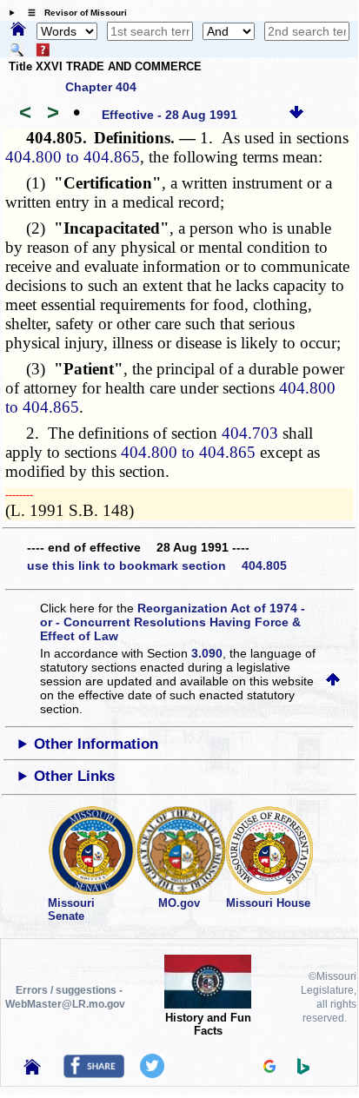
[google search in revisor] (269, 1068)
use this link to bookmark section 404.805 (157, 565)
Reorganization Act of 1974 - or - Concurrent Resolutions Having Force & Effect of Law (172, 622)
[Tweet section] (152, 1074)
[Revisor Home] (32, 1070)
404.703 (250, 433)
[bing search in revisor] (303, 1070)
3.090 (207, 653)
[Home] (18, 30)
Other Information (96, 744)
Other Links (74, 776)
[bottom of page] (296, 115)
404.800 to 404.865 (72, 157)
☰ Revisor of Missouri (73, 12)
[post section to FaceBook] (93, 1074)
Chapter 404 (100, 87)
